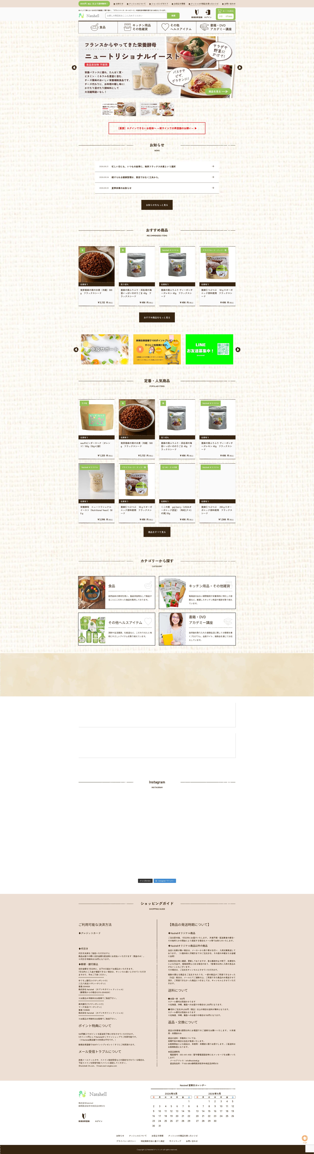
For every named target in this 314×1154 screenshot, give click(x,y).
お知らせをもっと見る (157, 204)
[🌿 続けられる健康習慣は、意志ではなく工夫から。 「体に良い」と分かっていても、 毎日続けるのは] (137, 818)
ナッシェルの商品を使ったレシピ (183, 1135)
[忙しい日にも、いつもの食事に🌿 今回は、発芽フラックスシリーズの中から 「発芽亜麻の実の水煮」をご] (97, 818)
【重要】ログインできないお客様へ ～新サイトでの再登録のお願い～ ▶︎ (157, 128)
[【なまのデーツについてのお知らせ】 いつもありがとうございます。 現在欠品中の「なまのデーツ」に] (177, 857)
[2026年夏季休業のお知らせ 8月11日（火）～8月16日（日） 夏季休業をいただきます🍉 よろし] (177, 818)
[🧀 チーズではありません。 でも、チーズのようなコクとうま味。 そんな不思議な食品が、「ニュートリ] (216, 818)
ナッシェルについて (138, 1135)
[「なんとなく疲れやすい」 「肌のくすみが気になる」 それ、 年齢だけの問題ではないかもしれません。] (216, 857)
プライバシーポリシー (126, 1141)
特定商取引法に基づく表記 (152, 1141)
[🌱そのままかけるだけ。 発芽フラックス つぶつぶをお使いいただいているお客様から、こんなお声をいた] (137, 857)
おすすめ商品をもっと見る (157, 317)
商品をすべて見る (157, 532)
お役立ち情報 (157, 1135)
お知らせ (120, 1135)
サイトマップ (175, 1141)
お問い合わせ (192, 1141)
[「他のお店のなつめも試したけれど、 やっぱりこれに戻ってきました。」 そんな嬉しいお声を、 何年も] (97, 857)
